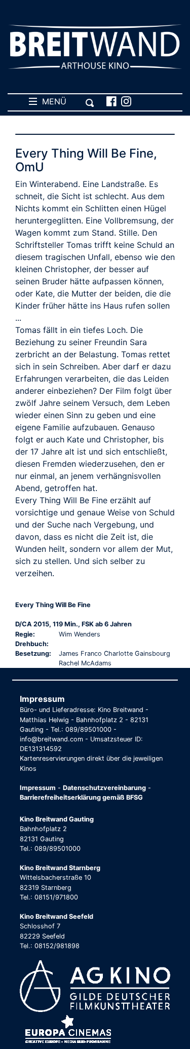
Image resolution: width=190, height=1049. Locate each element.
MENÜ (51, 101)
